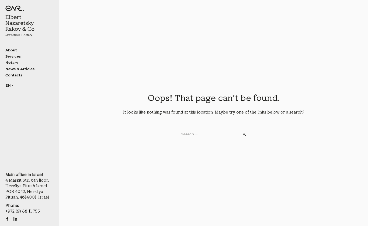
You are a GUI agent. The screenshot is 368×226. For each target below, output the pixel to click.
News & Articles (19, 69)
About (11, 50)
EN (8, 85)
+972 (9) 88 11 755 (22, 211)
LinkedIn (15, 219)
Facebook (7, 219)
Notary (11, 62)
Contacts (13, 75)
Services (13, 56)
